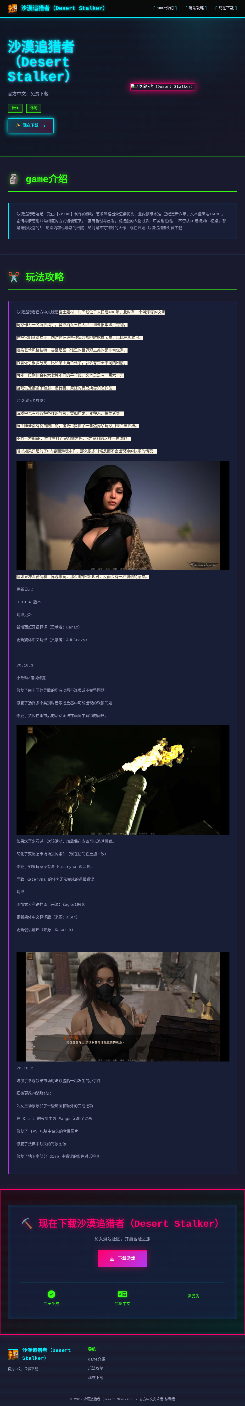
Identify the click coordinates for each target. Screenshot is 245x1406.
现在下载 (226, 8)
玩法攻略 (196, 8)
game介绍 (165, 8)
